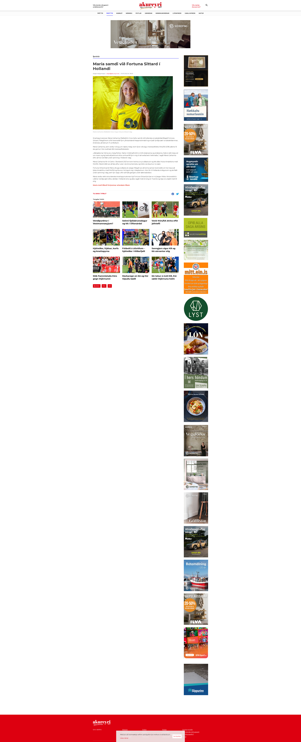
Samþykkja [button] (177, 736)
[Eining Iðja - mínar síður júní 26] (196, 278)
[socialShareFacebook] (173, 194)
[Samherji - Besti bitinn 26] (196, 407)
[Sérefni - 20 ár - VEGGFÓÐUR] (150, 34)
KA (110, 286)
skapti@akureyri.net (113, 73)
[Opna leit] (206, 5)
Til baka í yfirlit (99, 193)
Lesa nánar (124, 738)
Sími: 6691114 (97, 730)
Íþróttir (96, 286)
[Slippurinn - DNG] (196, 680)
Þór (104, 286)
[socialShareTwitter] (177, 194)
